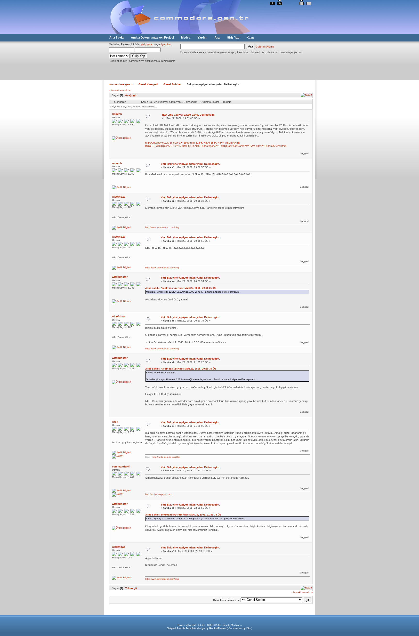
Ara (217, 37)
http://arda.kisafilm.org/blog (166, 457)
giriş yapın (147, 44)
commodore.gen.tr (121, 84)
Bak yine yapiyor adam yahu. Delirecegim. (188, 114)
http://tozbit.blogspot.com (158, 494)
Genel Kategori (148, 84)
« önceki (114, 90)
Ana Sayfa (116, 37)
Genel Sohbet (172, 84)
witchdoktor (120, 276)
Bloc (248, 628)
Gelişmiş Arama (265, 46)
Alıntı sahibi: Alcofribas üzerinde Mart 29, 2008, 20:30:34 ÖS (181, 368)
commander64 (121, 466)
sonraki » (125, 90)
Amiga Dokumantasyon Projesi (152, 37)
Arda (115, 421)
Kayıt (250, 37)
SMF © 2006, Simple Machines (224, 625)
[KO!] (118, 456)
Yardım (202, 37)
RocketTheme (217, 628)
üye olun (165, 44)
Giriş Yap (233, 37)
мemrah (117, 114)
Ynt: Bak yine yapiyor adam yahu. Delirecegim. (190, 163)
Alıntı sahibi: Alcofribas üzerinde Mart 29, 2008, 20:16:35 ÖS (181, 288)
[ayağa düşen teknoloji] (118, 494)
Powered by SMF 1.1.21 (191, 625)
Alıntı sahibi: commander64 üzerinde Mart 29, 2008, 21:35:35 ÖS (183, 514)
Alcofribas (118, 196)
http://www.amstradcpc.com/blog (162, 227)
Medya (185, 37)
